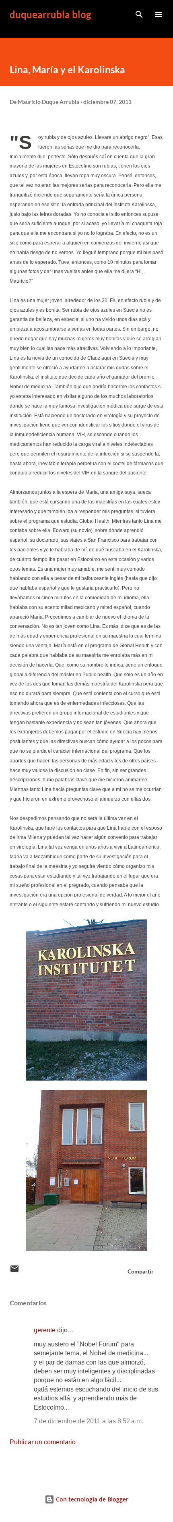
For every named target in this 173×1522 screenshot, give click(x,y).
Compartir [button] (141, 1271)
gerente (45, 1330)
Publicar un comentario (43, 1442)
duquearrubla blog (50, 14)
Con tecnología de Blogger (91, 1499)
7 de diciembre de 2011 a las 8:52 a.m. (88, 1421)
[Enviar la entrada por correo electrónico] (14, 1271)
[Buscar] (139, 14)
